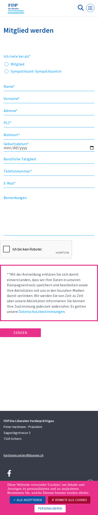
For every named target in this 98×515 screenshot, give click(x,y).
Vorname (12, 98)
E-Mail (10, 183)
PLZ (8, 122)
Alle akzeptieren (29, 500)
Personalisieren (50, 508)
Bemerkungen (15, 197)
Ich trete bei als (17, 56)
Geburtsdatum (16, 143)
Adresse (11, 110)
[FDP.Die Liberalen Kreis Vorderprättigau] (16, 10)
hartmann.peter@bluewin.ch (24, 455)
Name (9, 86)
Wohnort (12, 134)
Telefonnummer (18, 171)
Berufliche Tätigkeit (20, 159)
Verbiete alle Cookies (70, 500)
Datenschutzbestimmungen (42, 311)
